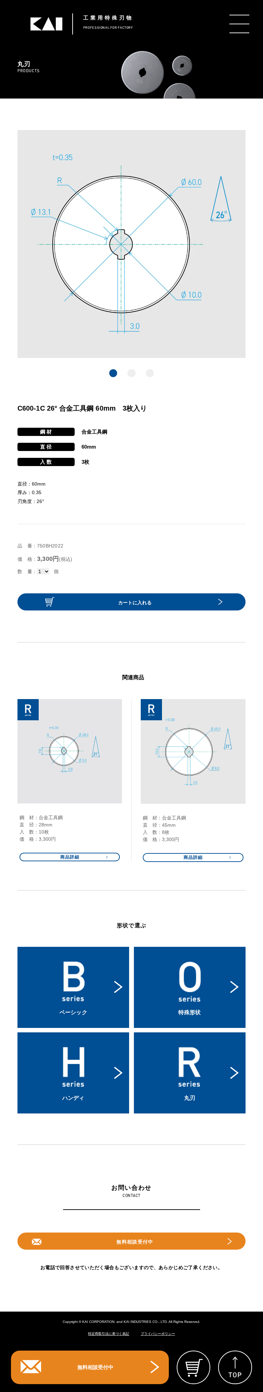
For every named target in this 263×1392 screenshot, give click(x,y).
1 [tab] (113, 373)
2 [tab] (131, 373)
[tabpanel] (131, 244)
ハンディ (73, 1098)
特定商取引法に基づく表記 (108, 1334)
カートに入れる (135, 602)
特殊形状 (189, 1012)
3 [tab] (150, 373)
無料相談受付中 (134, 1242)
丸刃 (189, 1098)
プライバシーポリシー (158, 1334)
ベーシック (73, 1012)
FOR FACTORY (108, 22)
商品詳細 (69, 857)
